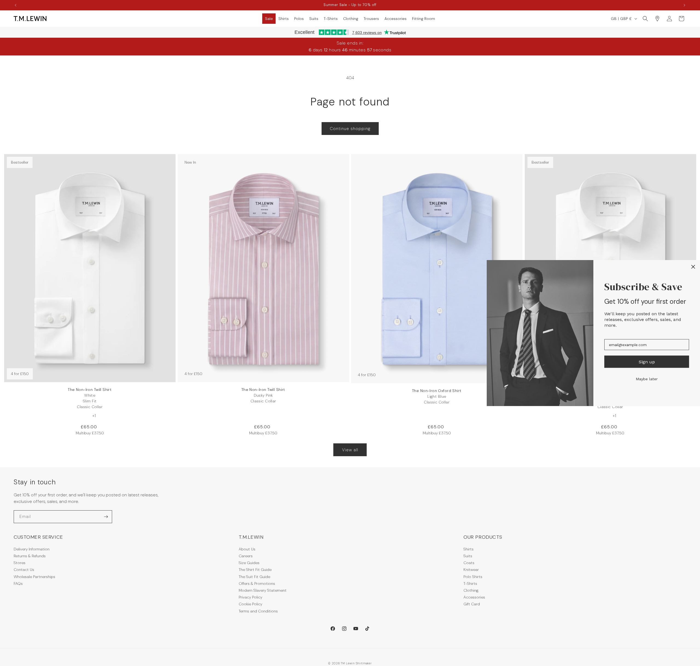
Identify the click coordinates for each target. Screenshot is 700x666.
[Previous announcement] (16, 5)
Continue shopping (350, 128)
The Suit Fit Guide (254, 576)
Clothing (471, 590)
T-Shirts (470, 583)
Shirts (468, 549)
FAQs (18, 583)
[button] (269, 18)
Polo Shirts (472, 576)
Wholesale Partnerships (34, 576)
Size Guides (249, 562)
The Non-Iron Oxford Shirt (437, 396)
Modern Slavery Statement (263, 590)
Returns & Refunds (30, 555)
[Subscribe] (106, 516)
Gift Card (471, 604)
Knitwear (471, 569)
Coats (468, 562)
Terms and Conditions (258, 611)
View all (350, 450)
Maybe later (647, 379)
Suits (467, 555)
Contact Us (24, 569)
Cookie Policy (250, 604)
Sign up (647, 361)
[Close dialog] (693, 267)
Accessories (474, 597)
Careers (246, 555)
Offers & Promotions (257, 583)
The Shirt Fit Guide (255, 569)
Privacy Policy (250, 597)
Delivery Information (31, 549)
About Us (247, 549)
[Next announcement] (684, 5)
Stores (19, 562)
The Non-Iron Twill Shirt (90, 398)
